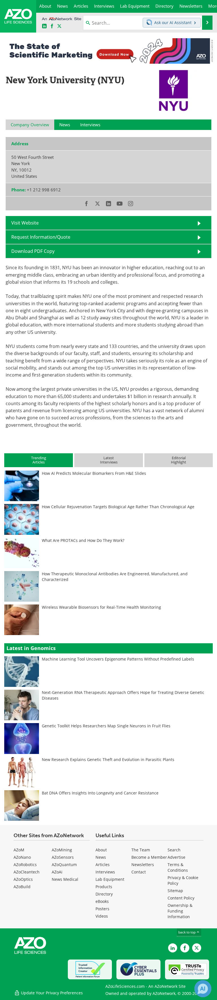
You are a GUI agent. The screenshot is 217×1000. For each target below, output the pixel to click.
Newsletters (142, 864)
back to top (187, 932)
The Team (140, 849)
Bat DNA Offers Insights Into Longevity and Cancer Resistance (100, 793)
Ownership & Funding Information (180, 911)
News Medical (65, 879)
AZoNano (22, 857)
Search (174, 849)
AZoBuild (22, 886)
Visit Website (25, 223)
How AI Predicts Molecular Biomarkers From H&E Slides (94, 473)
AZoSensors (63, 857)
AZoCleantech (27, 872)
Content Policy (181, 898)
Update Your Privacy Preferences (51, 992)
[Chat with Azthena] (202, 988)
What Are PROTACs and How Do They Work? (83, 540)
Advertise (176, 857)
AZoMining (62, 849)
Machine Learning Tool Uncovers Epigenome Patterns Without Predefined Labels (118, 659)
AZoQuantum (64, 864)
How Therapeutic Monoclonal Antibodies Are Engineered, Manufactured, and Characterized (115, 576)
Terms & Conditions (178, 867)
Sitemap (175, 890)
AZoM (19, 849)
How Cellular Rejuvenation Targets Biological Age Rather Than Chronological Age (118, 506)
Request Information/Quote (40, 237)
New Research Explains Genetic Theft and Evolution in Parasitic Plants (108, 759)
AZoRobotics (25, 864)
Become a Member (149, 857)
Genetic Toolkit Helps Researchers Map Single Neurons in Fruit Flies (106, 725)
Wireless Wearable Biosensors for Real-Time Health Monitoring (101, 607)
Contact (138, 872)
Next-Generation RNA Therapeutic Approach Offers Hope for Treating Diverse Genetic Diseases (123, 695)
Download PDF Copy (33, 251)
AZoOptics (23, 879)
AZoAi (57, 872)
